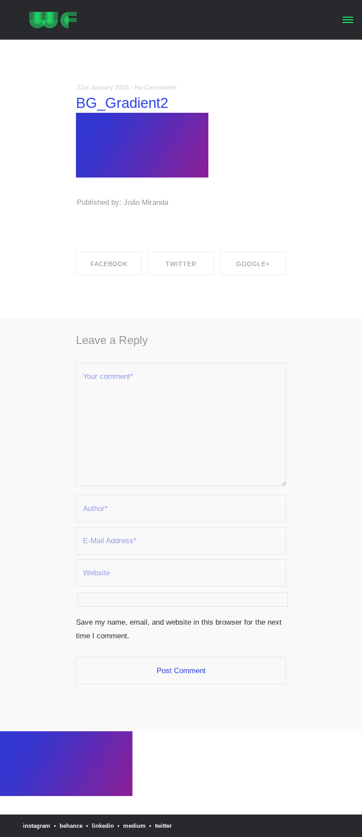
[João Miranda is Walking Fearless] (53, 19)
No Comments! (156, 87)
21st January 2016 (103, 87)
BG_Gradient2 (122, 103)
